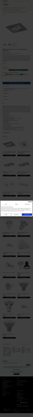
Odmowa (6, 214)
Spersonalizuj (16, 214)
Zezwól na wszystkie (27, 214)
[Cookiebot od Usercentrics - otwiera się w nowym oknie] (28, 201)
